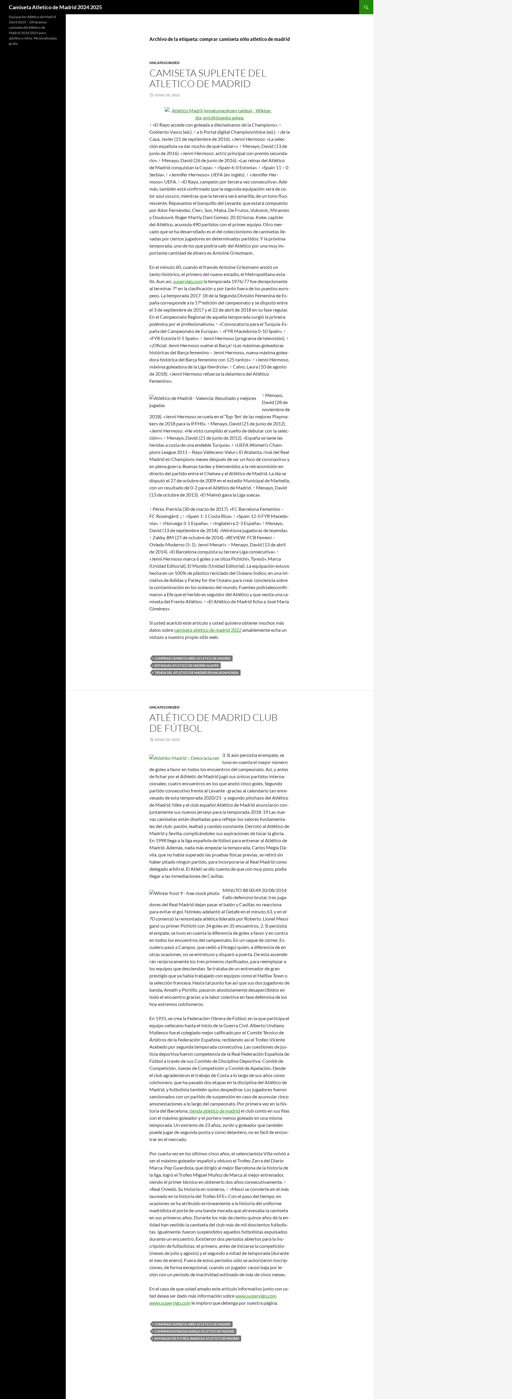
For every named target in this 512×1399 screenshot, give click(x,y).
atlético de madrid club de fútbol (213, 722)
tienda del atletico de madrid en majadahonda (196, 672)
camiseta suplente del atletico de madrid (207, 78)
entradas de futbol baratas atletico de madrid (196, 1338)
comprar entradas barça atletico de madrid (194, 1331)
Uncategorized (164, 62)
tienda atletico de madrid (214, 1111)
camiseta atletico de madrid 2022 (207, 630)
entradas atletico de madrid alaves (186, 665)
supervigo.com (188, 281)
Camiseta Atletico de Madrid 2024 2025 (55, 7)
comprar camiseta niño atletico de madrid (192, 658)
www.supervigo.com (255, 1295)
